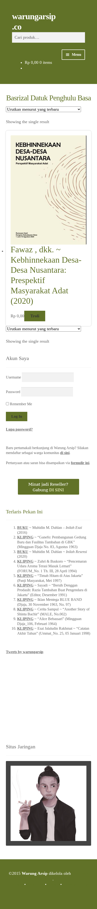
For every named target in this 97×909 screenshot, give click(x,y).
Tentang (16, 884)
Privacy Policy (75, 884)
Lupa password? (19, 429)
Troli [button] (34, 316)
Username (13, 377)
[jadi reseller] (48, 487)
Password (13, 392)
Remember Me (20, 404)
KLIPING (25, 537)
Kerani (53, 884)
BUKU (22, 528)
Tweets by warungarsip (24, 652)
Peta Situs (35, 884)
